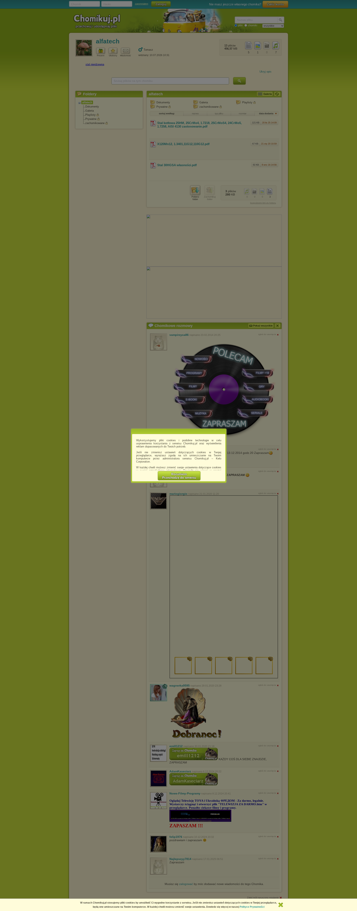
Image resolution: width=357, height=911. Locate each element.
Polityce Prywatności (252, 906)
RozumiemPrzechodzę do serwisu (179, 475)
